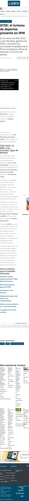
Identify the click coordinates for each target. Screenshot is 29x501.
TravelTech (25, 11)
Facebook (12, 473)
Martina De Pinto (9, 108)
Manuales (13, 11)
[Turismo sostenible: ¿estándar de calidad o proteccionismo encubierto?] (18, 409)
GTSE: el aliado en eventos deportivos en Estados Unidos (19, 398)
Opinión (7, 478)
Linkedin (12, 475)
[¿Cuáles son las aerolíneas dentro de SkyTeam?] (26, 412)
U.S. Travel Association (17, 343)
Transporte (8, 470)
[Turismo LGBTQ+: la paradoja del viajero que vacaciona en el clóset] (10, 419)
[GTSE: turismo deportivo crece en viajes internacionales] (3, 376)
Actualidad (2, 470)
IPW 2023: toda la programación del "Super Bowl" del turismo (9, 279)
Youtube (12, 478)
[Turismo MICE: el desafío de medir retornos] (26, 368)
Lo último (7, 11)
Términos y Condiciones (6, 499)
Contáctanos (13, 480)
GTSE (2, 343)
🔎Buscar (7, 481)
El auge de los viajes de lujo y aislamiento (4, 443)
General (8, 21)
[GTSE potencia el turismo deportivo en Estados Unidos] (10, 370)
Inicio (3, 21)
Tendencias (8, 473)
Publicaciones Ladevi (19, 471)
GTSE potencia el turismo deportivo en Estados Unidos (11, 380)
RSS (22, 496)
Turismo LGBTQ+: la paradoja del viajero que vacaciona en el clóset (11, 440)
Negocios (19, 11)
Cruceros (7, 475)
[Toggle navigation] (3, 9)
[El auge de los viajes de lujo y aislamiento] (3, 423)
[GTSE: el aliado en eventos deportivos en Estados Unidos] (18, 378)
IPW (7, 343)
